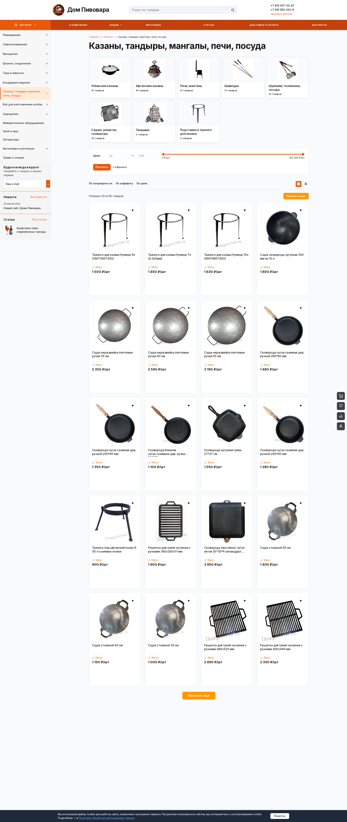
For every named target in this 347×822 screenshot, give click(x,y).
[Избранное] (341, 406)
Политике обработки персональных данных (106, 817)
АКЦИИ (114, 24)
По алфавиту (124, 183)
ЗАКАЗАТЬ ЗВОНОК (281, 14)
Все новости (39, 196)
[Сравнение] (341, 416)
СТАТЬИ (208, 24)
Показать (102, 166)
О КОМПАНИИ (78, 24)
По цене (142, 183)
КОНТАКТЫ (319, 24)
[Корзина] (341, 396)
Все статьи (40, 219)
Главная (93, 36)
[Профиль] (341, 426)
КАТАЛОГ (26, 24)
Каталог (108, 36)
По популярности (100, 183)
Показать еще (296, 196)
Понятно (280, 815)
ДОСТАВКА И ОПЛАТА (264, 24)
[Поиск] (233, 10)
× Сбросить (120, 167)
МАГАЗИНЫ (153, 24)
